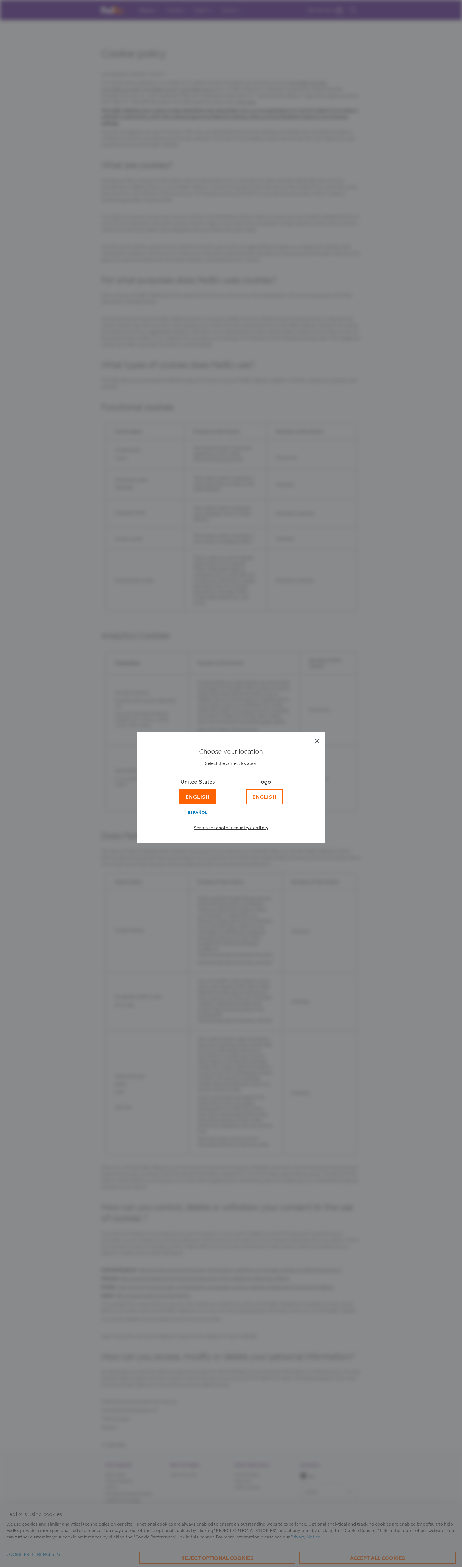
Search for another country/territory (231, 827)
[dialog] (231, 783)
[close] (317, 740)
